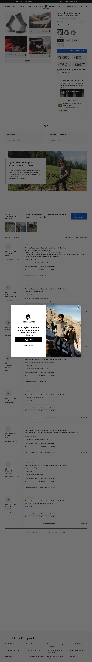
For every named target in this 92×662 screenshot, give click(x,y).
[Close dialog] (78, 307)
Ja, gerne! (28, 340)
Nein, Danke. (28, 345)
